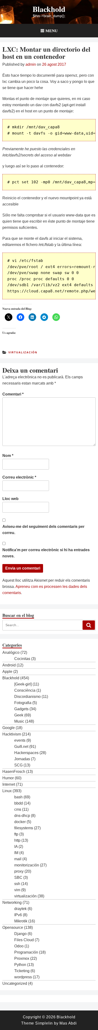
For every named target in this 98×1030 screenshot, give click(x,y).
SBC (18, 877)
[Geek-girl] (23, 684)
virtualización (22, 352)
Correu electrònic (19, 477)
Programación (26, 952)
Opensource (12, 927)
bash (18, 797)
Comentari (13, 394)
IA (16, 847)
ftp (16, 834)
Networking (12, 902)
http (17, 840)
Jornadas (22, 759)
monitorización (26, 865)
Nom (7, 456)
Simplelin (44, 1023)
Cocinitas (22, 659)
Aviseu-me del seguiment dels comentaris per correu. (43, 530)
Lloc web (10, 499)
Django (20, 934)
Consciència (24, 690)
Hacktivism (11, 734)
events (19, 740)
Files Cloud (24, 940)
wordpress (23, 977)
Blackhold (49, 9)
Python (20, 965)
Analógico (11, 652)
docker (20, 822)
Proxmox (21, 958)
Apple (7, 672)
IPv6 (18, 915)
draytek (20, 909)
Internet (8, 784)
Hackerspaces (26, 753)
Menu (51, 31)
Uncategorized (14, 983)
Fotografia (22, 703)
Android (9, 665)
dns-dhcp (22, 816)
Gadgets (21, 709)
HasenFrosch (13, 772)
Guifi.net (21, 747)
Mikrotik (20, 921)
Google (8, 728)
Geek (18, 715)
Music (19, 721)
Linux (7, 791)
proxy (19, 871)
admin (30, 64)
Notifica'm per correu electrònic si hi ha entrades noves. (46, 553)
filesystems (23, 828)
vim (17, 890)
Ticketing (21, 971)
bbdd (18, 803)
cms (17, 809)
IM (16, 853)
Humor (8, 778)
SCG (18, 765)
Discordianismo (27, 697)
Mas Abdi (68, 1023)
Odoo (19, 946)
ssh (17, 884)
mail (17, 859)
